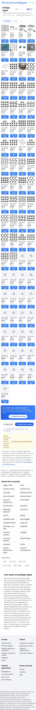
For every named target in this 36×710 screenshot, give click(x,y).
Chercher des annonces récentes (21, 441)
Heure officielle (6, 680)
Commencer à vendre (26, 643)
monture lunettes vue (7, 501)
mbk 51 (6, 515)
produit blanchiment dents (7, 550)
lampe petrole (14, 470)
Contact (22, 669)
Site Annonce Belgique (14, 2)
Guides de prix (6, 643)
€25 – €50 (13, 561)
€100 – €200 (6, 565)
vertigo (22, 515)
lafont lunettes (25, 470)
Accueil (4, 15)
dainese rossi (25, 489)
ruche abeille (11, 476)
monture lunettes (6, 533)
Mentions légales (7, 646)
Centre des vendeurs (26, 653)
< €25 (4, 561)
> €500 (26, 565)
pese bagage (25, 519)
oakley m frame (14, 474)
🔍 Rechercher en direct (24, 424)
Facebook (23, 672)
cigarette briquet (9, 523)
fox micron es (8, 506)
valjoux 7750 (7, 485)
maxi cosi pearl (25, 496)
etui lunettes (24, 500)
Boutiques (5, 658)
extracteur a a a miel (8, 527)
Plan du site (5, 677)
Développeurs (6, 671)
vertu (22, 485)
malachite (23, 526)
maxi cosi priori (8, 496)
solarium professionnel (25, 549)
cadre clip (23, 523)
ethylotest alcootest (6, 510)
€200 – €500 (17, 565)
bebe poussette (26, 492)
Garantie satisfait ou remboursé (8, 649)
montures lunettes (6, 539)
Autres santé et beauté (10, 16)
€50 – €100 (22, 561)
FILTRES (7, 21)
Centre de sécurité (7, 674)
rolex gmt (6, 544)
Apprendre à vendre (26, 646)
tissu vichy (24, 509)
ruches (30, 476)
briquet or (24, 506)
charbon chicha (8, 489)
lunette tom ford (17, 472)
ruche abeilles (21, 476)
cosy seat (6, 492)
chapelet (23, 532)
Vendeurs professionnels (24, 649)
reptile (22, 544)
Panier (4, 660)
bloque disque (25, 538)
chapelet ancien (9, 519)
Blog (21, 675)
